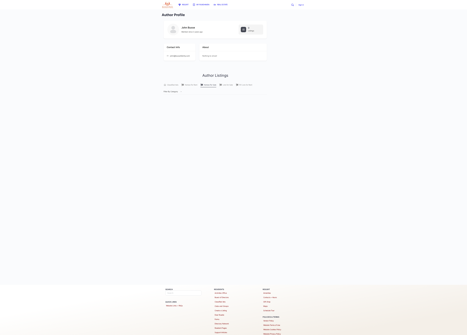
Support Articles (221, 332)
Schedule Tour (268, 310)
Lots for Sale (228, 85)
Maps (265, 306)
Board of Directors (222, 297)
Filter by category (171, 91)
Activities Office (221, 293)
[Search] (292, 4)
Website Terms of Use (271, 325)
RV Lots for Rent (245, 85)
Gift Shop (266, 302)
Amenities (267, 293)
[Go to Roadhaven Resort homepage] (167, 4)
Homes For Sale (210, 85)
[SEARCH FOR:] (183, 292)
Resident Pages (221, 328)
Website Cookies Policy (272, 329)
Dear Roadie (219, 315)
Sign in (301, 5)
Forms (217, 319)
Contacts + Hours (270, 297)
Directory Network (222, 324)
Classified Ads (172, 85)
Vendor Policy (268, 321)
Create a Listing (221, 310)
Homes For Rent (191, 85)
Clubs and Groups (222, 306)
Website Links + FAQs (174, 306)
